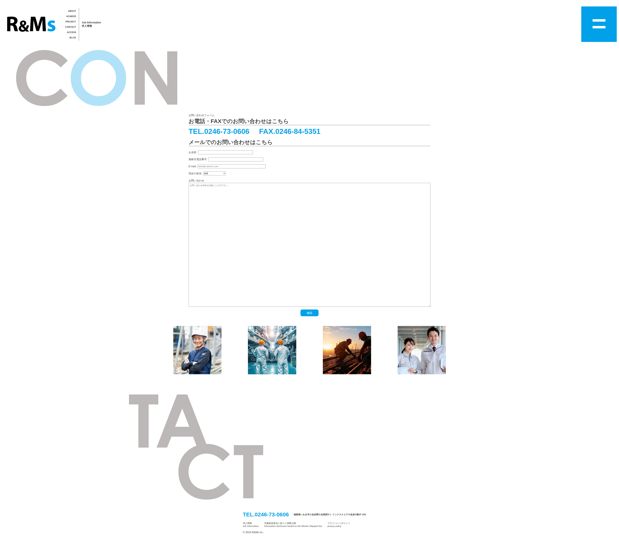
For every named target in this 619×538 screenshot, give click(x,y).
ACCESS (71, 32)
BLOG (72, 37)
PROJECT (70, 21)
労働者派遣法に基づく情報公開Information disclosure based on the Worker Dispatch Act (293, 524)
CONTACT (70, 27)
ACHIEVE (71, 16)
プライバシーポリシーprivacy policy (339, 524)
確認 (309, 312)
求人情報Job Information (251, 524)
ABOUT (72, 11)
